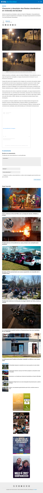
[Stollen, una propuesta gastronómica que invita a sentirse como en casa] (5, 389)
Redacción (8, 21)
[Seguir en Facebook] (16, 486)
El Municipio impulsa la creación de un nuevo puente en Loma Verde (24, 365)
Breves (4, 6)
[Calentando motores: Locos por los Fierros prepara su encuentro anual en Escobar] (5, 372)
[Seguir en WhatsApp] (24, 486)
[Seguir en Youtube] (21, 486)
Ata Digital (35, 489)
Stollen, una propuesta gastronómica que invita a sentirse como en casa (24, 388)
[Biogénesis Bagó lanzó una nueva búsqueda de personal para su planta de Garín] (5, 383)
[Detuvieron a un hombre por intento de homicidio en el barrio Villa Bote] (5, 378)
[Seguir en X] (14, 486)
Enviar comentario (37, 179)
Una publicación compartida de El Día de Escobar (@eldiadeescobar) (16, 145)
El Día (9, 2)
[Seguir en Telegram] (26, 486)
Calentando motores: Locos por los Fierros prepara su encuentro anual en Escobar (24, 371)
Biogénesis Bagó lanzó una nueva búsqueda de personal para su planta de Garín (25, 382)
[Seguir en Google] (29, 486)
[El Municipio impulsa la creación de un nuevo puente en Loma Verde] (5, 367)
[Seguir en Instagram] (19, 486)
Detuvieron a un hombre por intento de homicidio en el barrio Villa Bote (25, 376)
